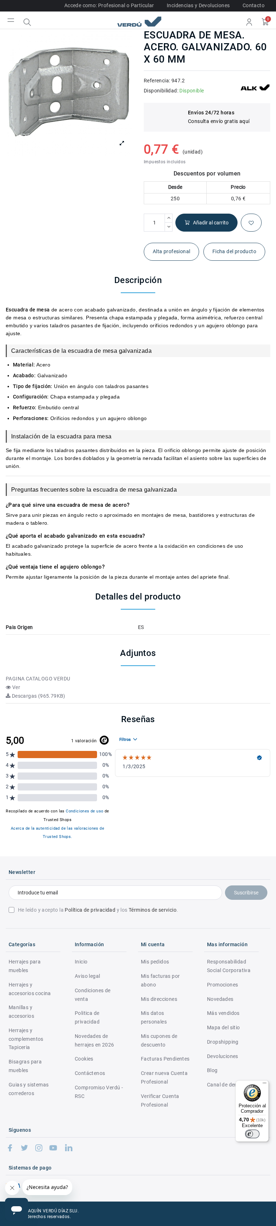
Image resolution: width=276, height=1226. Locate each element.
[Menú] (264, 1084)
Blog (212, 1070)
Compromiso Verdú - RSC (99, 1092)
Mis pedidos (155, 962)
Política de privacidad (90, 910)
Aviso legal (87, 976)
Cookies (84, 1059)
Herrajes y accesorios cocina (30, 989)
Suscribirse (246, 892)
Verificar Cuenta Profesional (160, 1100)
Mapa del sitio (223, 1027)
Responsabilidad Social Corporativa (228, 966)
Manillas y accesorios (21, 1011)
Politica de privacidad (87, 1017)
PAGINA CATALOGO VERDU (38, 679)
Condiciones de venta (93, 995)
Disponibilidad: (161, 91)
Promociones (222, 985)
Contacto (253, 5)
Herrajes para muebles (25, 966)
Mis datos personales (154, 1017)
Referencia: (157, 80)
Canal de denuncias (230, 1085)
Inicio (81, 962)
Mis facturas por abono (160, 980)
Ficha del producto (234, 251)
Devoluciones (222, 1056)
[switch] (252, 1134)
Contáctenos (90, 1073)
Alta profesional (171, 251)
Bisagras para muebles (25, 1066)
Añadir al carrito (211, 222)
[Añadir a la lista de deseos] (251, 223)
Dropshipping (223, 1042)
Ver (15, 687)
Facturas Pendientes (165, 1059)
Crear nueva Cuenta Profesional (164, 1077)
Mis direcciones (159, 999)
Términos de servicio (152, 910)
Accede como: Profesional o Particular (109, 5)
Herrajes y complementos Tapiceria (26, 1038)
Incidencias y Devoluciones (198, 5)
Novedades (220, 999)
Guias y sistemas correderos (29, 1089)
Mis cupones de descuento (159, 1040)
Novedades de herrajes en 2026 (94, 1040)
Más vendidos (223, 1013)
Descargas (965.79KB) (37, 696)
